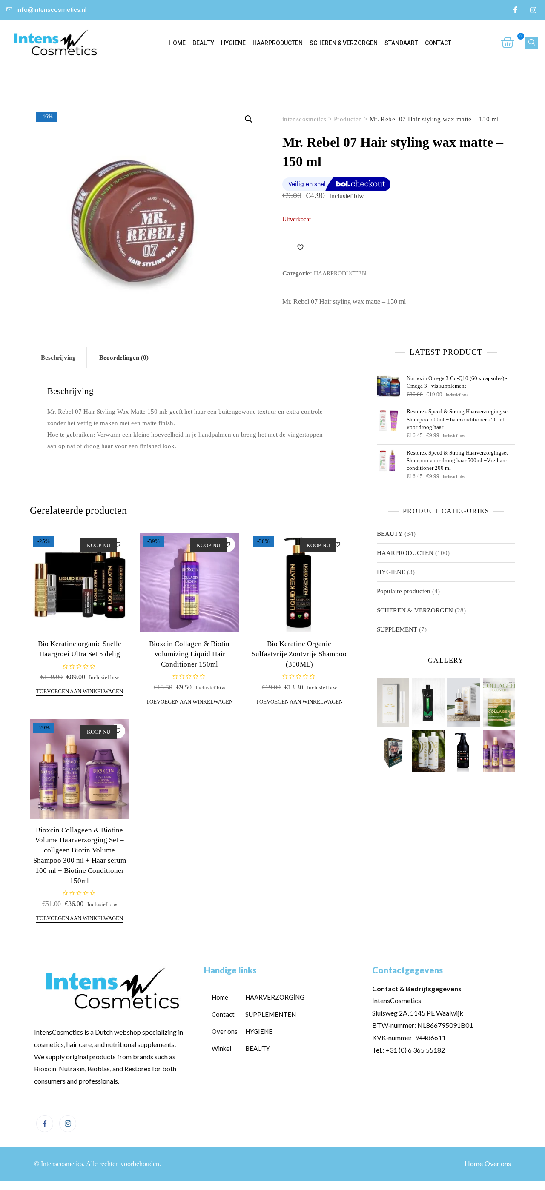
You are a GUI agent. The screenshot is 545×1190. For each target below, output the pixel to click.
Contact (438, 43)
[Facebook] (515, 9)
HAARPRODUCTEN (277, 43)
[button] (248, 119)
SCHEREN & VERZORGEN (344, 43)
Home (177, 43)
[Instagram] (533, 9)
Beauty (203, 43)
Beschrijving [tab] (58, 357)
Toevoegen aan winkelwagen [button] (79, 691)
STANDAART (401, 43)
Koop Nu (98, 545)
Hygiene (233, 43)
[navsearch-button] (531, 43)
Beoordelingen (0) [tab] (124, 357)
